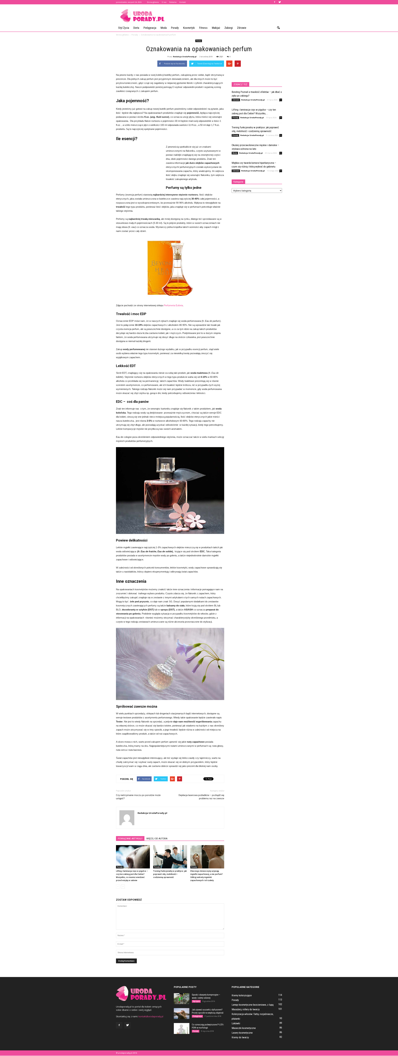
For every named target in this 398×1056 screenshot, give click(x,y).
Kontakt (182, 2)
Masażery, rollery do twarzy (246, 1009)
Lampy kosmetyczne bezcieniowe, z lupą (252, 1004)
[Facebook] (274, 2)
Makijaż (216, 27)
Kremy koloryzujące (242, 995)
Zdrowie (241, 27)
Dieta (136, 27)
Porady (175, 27)
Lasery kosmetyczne (242, 1032)
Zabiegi (228, 27)
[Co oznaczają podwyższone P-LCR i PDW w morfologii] (181, 1028)
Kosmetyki (189, 27)
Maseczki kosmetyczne (244, 1028)
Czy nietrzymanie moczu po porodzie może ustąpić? (138, 797)
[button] (278, 28)
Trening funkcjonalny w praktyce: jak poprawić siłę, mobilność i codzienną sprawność (170, 874)
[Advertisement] (225, 16)
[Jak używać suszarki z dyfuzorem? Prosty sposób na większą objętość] (181, 1013)
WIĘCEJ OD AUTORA (156, 838)
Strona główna (153, 2)
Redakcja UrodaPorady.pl (185, 56)
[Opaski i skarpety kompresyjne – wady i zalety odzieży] (181, 998)
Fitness (203, 27)
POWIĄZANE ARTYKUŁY (130, 838)
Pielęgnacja (149, 27)
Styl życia (123, 27)
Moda (164, 27)
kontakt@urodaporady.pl (151, 1016)
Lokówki (236, 1023)
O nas (164, 2)
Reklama (172, 2)
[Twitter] (279, 2)
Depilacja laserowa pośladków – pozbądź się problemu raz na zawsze (201, 797)
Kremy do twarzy (240, 1037)
